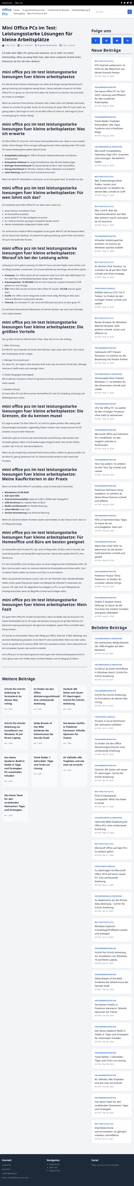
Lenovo (5, 587)
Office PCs (6, 12)
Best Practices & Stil (37, 13)
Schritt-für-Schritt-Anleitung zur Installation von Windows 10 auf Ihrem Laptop (15, 730)
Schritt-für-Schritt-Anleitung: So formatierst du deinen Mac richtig (15, 696)
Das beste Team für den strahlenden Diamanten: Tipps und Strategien (14, 802)
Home (17, 10)
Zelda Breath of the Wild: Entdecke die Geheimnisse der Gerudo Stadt (44, 730)
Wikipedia (71, 587)
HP (11, 587)
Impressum (7, 3)
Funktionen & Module (58, 10)
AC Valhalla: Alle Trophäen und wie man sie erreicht (73, 761)
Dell (21, 587)
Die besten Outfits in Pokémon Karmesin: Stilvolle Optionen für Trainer (74, 730)
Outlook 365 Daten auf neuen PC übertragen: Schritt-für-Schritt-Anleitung (74, 696)
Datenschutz (54, 1170)
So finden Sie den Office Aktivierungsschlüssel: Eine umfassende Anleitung (47, 696)
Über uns (19, 3)
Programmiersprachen (33, 10)
